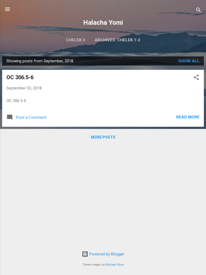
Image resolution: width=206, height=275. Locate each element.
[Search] (198, 11)
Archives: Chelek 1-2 (117, 40)
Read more (188, 117)
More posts (103, 137)
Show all (189, 61)
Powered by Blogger (106, 254)
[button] (196, 78)
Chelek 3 (75, 40)
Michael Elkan (115, 264)
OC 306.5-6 (20, 77)
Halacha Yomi (103, 22)
